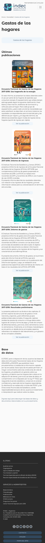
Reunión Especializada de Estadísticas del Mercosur (19, 477)
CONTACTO (22, 533)
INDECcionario (8, 499)
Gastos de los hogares (22, 40)
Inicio (4, 17)
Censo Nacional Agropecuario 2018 (14, 503)
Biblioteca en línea (9, 497)
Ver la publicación (22, 124)
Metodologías (7, 492)
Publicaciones (7, 494)
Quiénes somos (8, 466)
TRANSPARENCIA (30, 3)
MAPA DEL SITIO (22, 541)
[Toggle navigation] (40, 7)
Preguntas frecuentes (10, 501)
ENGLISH (40, 3)
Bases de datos (8, 490)
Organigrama (7, 468)
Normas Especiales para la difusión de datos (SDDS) (19, 475)
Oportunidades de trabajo (11, 470)
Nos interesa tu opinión (10, 473)
